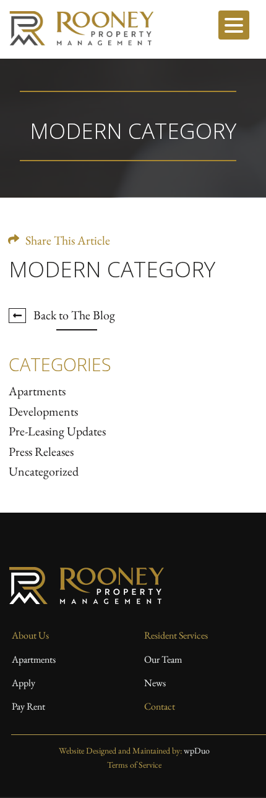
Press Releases (41, 451)
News (155, 682)
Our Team (163, 659)
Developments (43, 411)
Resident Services (176, 635)
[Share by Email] (86, 233)
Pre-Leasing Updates (57, 431)
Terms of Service (134, 764)
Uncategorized (44, 471)
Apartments (37, 391)
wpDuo (197, 750)
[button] (233, 25)
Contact (159, 706)
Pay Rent (28, 706)
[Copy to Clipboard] (42, 233)
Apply (23, 682)
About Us (30, 635)
